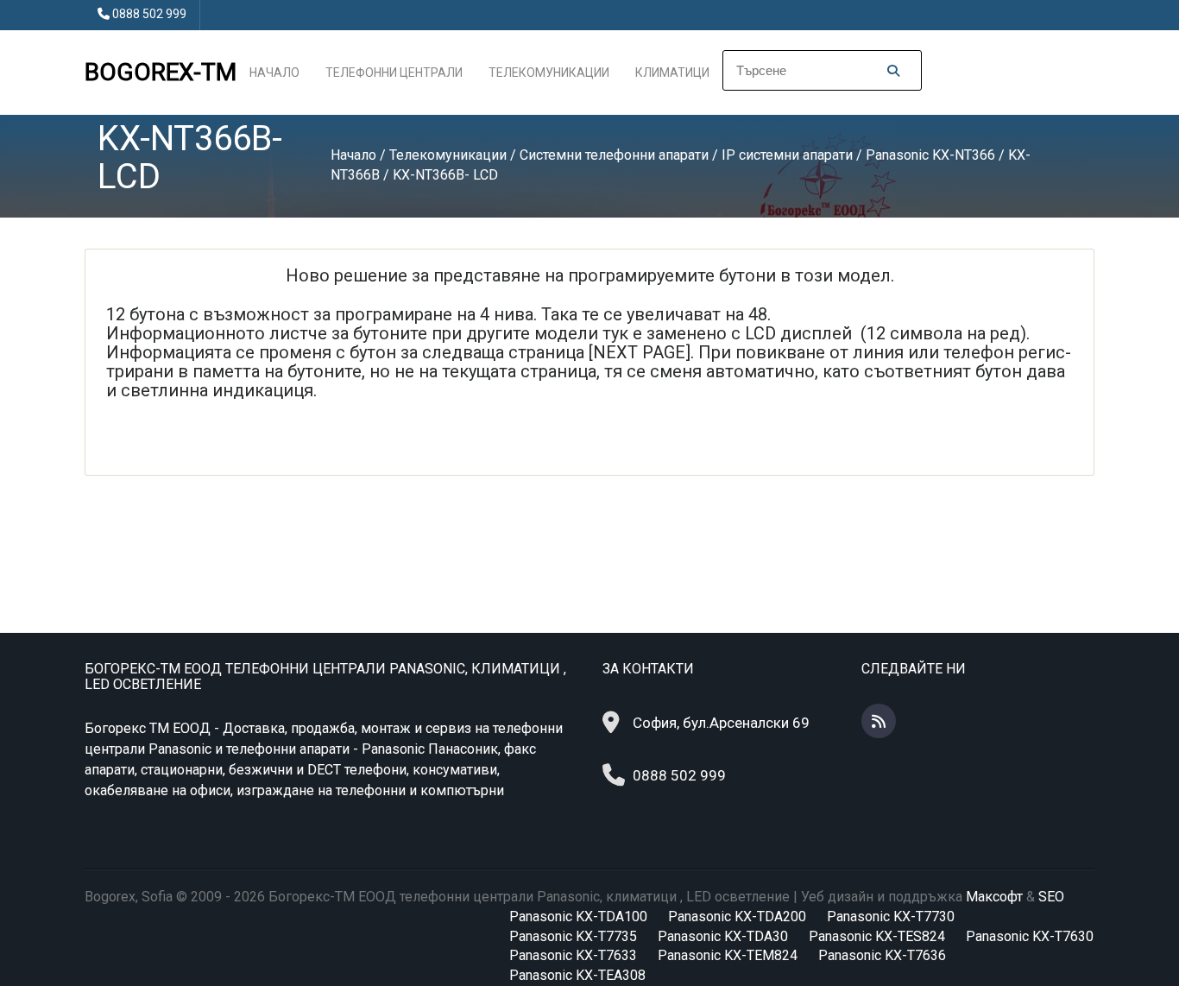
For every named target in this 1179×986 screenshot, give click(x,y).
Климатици (672, 72)
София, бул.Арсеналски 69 (721, 722)
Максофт (994, 896)
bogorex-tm (160, 72)
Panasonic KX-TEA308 (577, 975)
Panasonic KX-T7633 (573, 955)
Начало (274, 72)
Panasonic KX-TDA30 (723, 936)
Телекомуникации (549, 72)
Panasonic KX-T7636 (882, 955)
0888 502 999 (149, 14)
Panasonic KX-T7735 (573, 936)
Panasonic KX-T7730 (891, 916)
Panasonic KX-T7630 (1030, 936)
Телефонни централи (394, 72)
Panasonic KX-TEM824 (728, 955)
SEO (1051, 896)
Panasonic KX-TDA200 (737, 916)
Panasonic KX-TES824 (877, 936)
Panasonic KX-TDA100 (578, 916)
